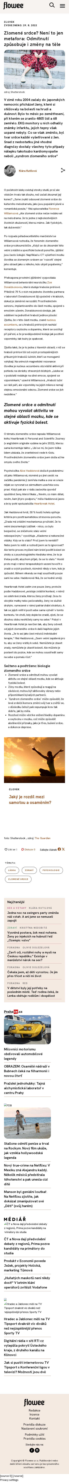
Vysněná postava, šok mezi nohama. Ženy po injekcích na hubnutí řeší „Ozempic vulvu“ (32, 936)
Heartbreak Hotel (44, 503)
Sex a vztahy (16, 908)
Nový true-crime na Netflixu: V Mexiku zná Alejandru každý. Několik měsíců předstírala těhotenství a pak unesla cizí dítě (27, 1174)
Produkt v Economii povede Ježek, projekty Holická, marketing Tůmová (25, 1265)
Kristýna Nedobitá (33, 927)
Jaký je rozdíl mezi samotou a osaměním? (30, 799)
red (25, 983)
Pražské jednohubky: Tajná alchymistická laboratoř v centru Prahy (24, 1088)
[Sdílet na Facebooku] (59, 850)
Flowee (15, 6)
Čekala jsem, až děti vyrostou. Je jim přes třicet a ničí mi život (32, 974)
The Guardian (42, 838)
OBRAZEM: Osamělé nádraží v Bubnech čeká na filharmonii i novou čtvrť (27, 1071)
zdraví (29, 870)
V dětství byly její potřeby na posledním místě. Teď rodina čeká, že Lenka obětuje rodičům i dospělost (32, 992)
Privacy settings (9, 1480)
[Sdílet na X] (63, 849)
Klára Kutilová (40, 908)
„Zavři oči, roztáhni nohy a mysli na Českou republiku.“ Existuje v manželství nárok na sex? (31, 956)
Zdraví (12, 927)
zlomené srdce (18, 879)
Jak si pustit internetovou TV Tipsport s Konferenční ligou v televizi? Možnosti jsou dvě (27, 1367)
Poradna (13, 947)
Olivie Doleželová (36, 947)
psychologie (51, 870)
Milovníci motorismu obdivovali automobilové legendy (23, 1054)
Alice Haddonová (29, 470)
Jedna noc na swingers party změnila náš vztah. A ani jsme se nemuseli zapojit (33, 916)
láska (12, 870)
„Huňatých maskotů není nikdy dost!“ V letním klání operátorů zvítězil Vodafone (27, 1282)
